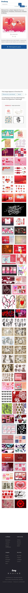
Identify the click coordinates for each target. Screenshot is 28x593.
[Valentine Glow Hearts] (8, 448)
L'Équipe (19, 557)
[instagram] (15, 573)
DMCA (18, 545)
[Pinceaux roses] (21, 259)
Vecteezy (8, 541)
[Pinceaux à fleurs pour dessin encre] (8, 439)
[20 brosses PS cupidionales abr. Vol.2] (8, 331)
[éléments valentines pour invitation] (8, 221)
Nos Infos (19, 555)
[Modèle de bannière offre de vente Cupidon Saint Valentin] (9, 259)
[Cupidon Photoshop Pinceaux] (20, 457)
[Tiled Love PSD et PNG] (21, 302)
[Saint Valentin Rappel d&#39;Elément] (8, 198)
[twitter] (10, 573)
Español (7, 557)
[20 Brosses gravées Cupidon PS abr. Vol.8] (20, 350)
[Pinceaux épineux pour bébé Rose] (20, 419)
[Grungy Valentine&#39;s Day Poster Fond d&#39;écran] (8, 143)
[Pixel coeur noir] (6, 397)
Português (8, 559)
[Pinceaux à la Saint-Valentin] (8, 280)
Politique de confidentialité (19, 581)
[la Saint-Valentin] (14, 210)
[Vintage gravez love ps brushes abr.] (8, 485)
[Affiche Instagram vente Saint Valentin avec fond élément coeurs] (20, 386)
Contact (19, 561)
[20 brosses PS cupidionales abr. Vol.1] (20, 331)
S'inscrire (22, 6)
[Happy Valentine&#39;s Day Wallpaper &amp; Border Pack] (8, 152)
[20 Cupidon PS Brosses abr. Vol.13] (20, 368)
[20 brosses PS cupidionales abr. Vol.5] (8, 341)
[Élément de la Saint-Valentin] (8, 170)
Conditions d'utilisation (7, 581)
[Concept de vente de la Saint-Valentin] (20, 280)
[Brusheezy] (4, 1)
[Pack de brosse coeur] (7, 289)
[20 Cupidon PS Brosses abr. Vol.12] (8, 377)
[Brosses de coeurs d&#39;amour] (22, 270)
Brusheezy (8, 540)
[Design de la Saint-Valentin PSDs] (20, 152)
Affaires (19, 540)
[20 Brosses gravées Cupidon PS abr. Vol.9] (20, 359)
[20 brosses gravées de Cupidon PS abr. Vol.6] (20, 341)
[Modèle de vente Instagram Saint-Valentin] (9, 429)
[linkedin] (19, 573)
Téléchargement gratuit (15, 47)
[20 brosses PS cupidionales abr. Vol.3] (20, 322)
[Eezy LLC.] (14, 571)
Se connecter (17, 6)
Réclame (19, 541)
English (7, 555)
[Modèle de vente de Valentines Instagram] (19, 289)
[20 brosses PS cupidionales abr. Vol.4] (8, 322)
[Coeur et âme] (7, 249)
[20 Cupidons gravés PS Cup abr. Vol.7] (8, 350)
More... (7, 563)
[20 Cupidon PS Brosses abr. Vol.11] (8, 359)
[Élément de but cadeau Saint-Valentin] (20, 221)
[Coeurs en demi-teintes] (20, 503)
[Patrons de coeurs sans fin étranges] (19, 408)
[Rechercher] (19, 4)
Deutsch (7, 561)
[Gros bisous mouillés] (20, 313)
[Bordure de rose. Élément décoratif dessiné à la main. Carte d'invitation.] (18, 112)
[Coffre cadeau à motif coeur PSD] (20, 134)
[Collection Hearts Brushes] (8, 386)
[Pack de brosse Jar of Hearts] (20, 448)
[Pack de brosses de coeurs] (8, 302)
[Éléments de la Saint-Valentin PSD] (8, 134)
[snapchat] (17, 573)
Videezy (7, 543)
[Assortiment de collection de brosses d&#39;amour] (20, 494)
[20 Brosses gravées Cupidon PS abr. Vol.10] (8, 368)
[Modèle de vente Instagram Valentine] (8, 230)
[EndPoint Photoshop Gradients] (8, 503)
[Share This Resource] (15, 36)
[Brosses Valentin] (19, 397)
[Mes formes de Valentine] (7, 494)
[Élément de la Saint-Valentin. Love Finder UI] (20, 249)
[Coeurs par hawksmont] (7, 467)
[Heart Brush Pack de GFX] (20, 239)
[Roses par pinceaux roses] (7, 408)
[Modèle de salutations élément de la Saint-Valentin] (20, 198)
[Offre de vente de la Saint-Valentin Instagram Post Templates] (8, 239)
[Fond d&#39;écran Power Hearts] (20, 485)
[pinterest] (12, 573)
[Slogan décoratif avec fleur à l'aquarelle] (8, 112)
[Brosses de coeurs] (21, 429)
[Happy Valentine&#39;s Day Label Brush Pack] (20, 143)
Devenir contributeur (8, 546)
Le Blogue (19, 559)
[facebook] (8, 573)
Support (19, 543)
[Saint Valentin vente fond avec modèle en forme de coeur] (20, 377)
